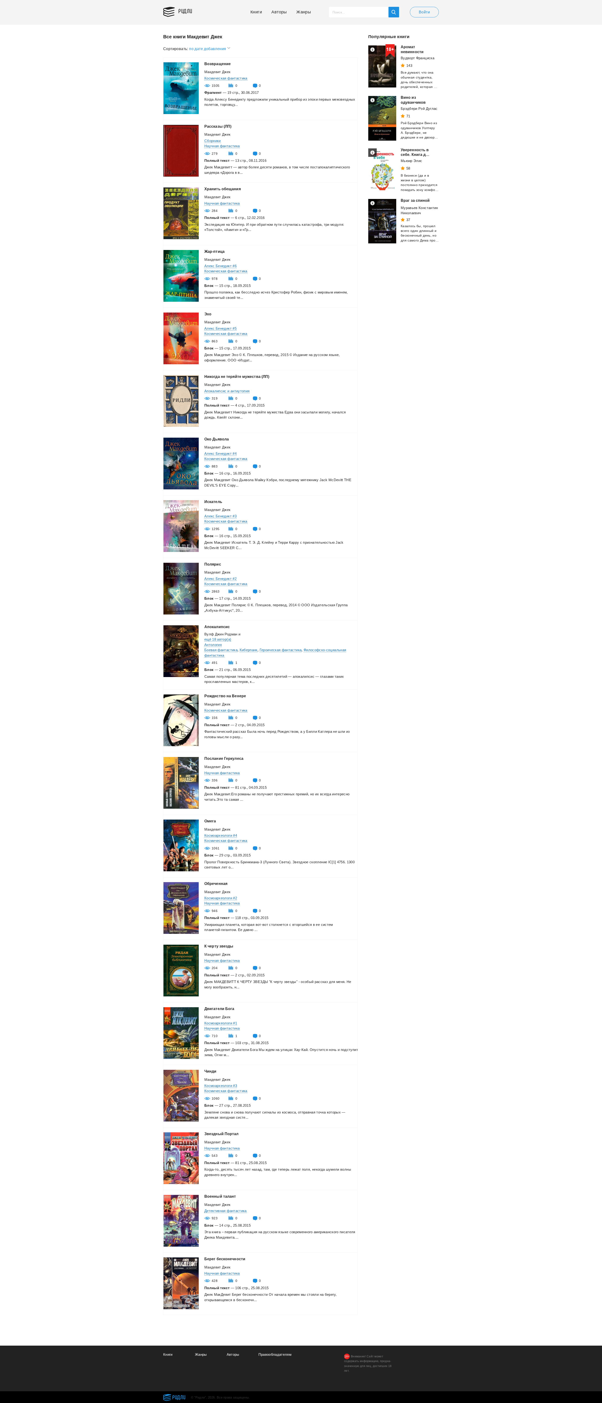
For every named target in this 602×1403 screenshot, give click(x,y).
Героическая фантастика (281, 650)
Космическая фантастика (225, 78)
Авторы (279, 12)
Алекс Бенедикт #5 (220, 328)
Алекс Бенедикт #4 (220, 454)
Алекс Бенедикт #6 (220, 266)
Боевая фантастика (221, 650)
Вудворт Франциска (417, 58)
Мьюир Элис (411, 161)
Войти (424, 12)
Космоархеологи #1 (220, 1023)
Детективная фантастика (225, 1211)
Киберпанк (248, 650)
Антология (213, 645)
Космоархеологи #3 (220, 1086)
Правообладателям (275, 1354)
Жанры (303, 12)
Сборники (212, 141)
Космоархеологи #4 (220, 835)
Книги (256, 12)
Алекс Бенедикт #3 (220, 516)
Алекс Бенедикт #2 (220, 579)
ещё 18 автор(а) (217, 639)
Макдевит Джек (217, 72)
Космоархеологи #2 (220, 898)
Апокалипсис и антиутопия (227, 391)
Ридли (185, 10)
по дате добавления (208, 49)
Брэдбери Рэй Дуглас (419, 109)
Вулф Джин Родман (221, 634)
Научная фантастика (222, 146)
